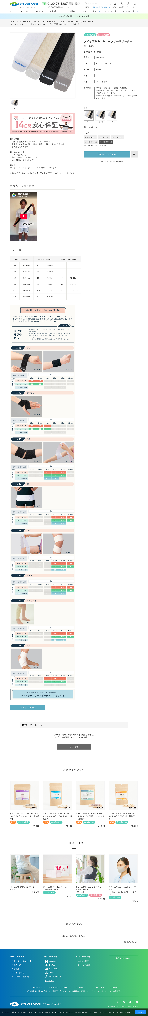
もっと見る (49, 981)
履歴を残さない (132, 942)
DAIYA (52, 965)
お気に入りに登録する (134, 154)
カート (135, 7)
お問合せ (115, 7)
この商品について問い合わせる (111, 161)
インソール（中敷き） (21, 977)
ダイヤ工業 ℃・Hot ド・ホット (56, 887)
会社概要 (117, 991)
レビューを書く (74, 747)
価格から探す (83, 961)
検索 (109, 3)
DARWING (53, 969)
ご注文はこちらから (27, 707)
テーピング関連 (18, 973)
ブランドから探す (111, 11)
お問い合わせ (125, 958)
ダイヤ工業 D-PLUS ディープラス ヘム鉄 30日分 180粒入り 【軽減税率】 (24, 816)
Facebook (124, 1002)
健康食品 (15, 969)
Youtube (137, 1002)
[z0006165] (14, 103)
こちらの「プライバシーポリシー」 (104, 1012)
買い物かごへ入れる (107, 154)
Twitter (130, 1002)
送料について (68, 987)
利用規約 (113, 987)
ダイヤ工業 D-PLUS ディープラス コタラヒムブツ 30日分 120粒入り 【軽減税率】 (90, 816)
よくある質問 (52, 987)
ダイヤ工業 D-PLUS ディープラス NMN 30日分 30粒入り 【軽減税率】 (123, 816)
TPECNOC (53, 973)
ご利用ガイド (36, 987)
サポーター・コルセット (22, 961)
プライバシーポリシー (99, 991)
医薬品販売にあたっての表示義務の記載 (68, 991)
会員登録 (121, 7)
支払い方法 (99, 987)
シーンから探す (84, 965)
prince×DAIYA (55, 976)
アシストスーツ (105, 7)
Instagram (117, 1002)
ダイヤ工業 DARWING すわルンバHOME (24, 888)
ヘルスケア (16, 965)
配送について (84, 987)
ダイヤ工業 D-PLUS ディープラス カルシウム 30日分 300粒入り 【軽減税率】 (57, 816)
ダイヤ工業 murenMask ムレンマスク (122, 888)
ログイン (128, 7)
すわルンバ (96, 7)
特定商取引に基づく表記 (37, 991)
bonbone (52, 961)
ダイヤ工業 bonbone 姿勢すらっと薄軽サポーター (90, 888)
